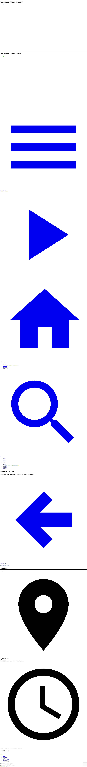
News (4, 362)
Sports (4, 363)
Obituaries (5, 367)
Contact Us (5, 368)
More (1, 754)
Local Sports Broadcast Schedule (11, 364)
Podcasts (5, 366)
